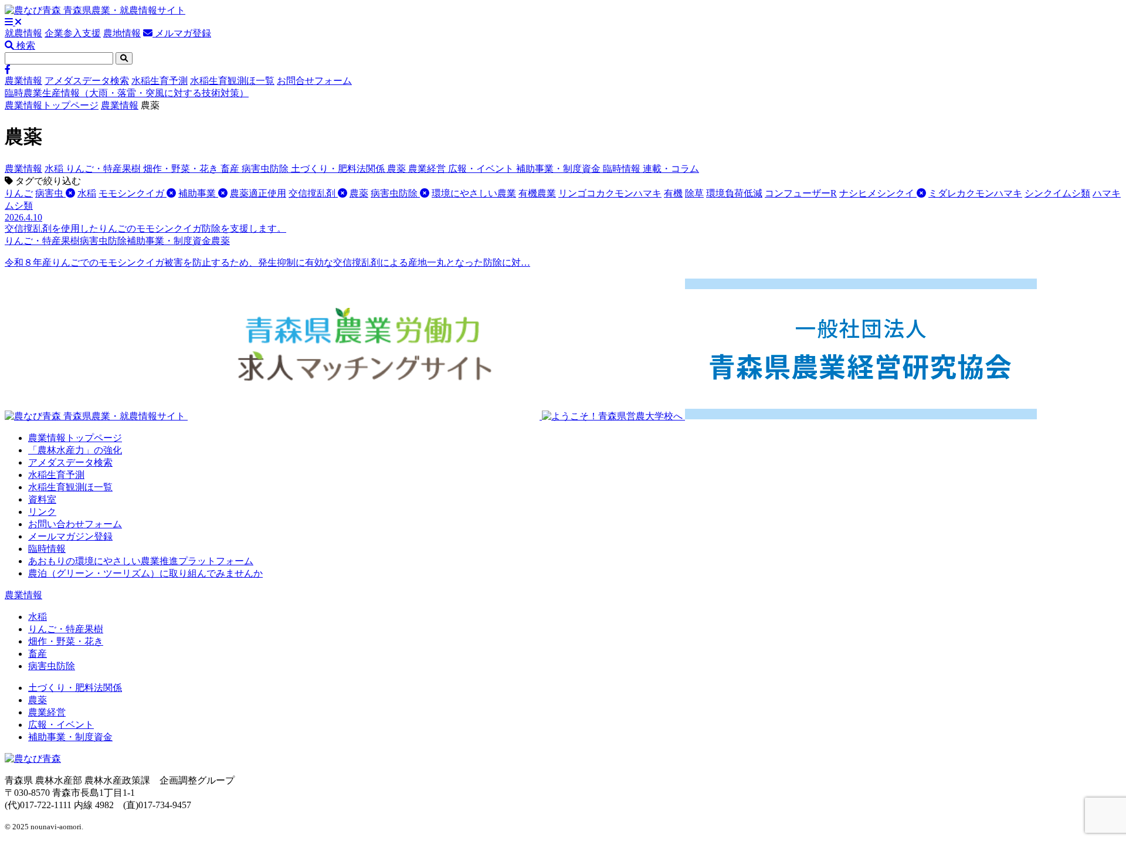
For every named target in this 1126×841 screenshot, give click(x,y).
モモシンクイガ (133, 193)
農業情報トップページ (52, 105)
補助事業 (198, 193)
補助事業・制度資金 (559, 169)
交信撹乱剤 (313, 193)
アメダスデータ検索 (87, 81)
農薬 (397, 169)
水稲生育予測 (159, 81)
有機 (673, 193)
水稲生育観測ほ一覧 (232, 81)
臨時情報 (623, 169)
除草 (694, 193)
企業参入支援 (73, 33)
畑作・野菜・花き (182, 169)
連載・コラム (671, 169)
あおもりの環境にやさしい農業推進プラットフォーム (140, 561)
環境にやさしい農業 (474, 193)
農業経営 (428, 169)
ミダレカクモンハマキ (975, 193)
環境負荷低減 (734, 193)
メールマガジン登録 (70, 536)
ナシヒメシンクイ (878, 193)
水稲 (55, 169)
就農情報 (23, 33)
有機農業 (537, 193)
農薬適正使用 (258, 193)
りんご (19, 193)
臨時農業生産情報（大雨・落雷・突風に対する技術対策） (127, 93)
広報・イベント (482, 169)
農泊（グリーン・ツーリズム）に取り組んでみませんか (145, 573)
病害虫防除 (266, 169)
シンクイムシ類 (1057, 193)
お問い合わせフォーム (75, 524)
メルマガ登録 (181, 33)
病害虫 (50, 193)
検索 (24, 45)
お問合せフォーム (314, 81)
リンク (42, 512)
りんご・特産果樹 (104, 169)
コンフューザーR (801, 193)
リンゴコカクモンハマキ (610, 193)
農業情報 (23, 81)
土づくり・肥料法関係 (339, 169)
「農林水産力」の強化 (75, 450)
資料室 (42, 499)
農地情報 (122, 33)
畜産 (231, 169)
